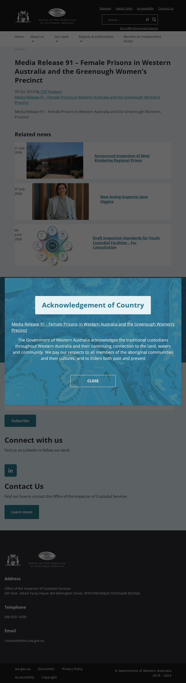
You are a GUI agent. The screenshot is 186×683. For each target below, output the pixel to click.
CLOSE (93, 380)
